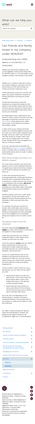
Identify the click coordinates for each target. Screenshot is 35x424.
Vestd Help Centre (8, 40)
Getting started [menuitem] (8, 328)
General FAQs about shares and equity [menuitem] (15, 355)
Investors (29, 40)
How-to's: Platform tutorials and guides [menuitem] (16, 342)
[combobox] (16, 28)
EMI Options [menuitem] (7, 331)
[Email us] (31, 398)
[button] (31, 328)
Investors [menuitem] (8, 366)
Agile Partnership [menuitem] (8, 369)
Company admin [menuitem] (8, 339)
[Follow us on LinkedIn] (31, 391)
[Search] (31, 28)
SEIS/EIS (20, 40)
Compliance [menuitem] (7, 373)
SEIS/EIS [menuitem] (6, 359)
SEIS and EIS (6, 121)
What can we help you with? (17, 22)
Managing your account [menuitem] (10, 351)
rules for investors (19, 148)
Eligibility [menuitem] (8, 362)
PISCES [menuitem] (5, 377)
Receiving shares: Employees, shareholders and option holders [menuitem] (13, 347)
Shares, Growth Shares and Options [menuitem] (14, 335)
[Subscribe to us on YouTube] (31, 394)
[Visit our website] (31, 387)
